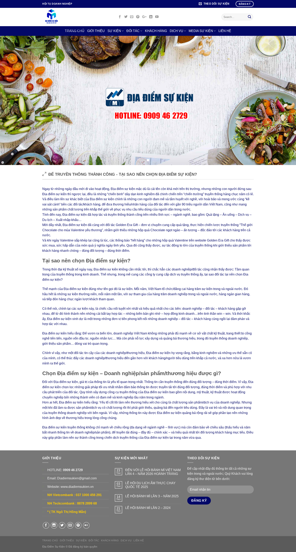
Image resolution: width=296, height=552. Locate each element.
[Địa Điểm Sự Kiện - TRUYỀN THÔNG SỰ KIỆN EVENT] (76, 17)
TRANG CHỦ (50, 540)
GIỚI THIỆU (67, 540)
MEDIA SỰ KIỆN (201, 31)
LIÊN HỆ (224, 31)
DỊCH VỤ (176, 31)
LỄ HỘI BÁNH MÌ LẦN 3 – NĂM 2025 (152, 496)
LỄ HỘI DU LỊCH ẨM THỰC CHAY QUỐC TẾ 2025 (150, 485)
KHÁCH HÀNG (156, 31)
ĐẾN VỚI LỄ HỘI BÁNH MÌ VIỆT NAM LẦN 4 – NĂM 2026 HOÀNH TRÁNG (153, 472)
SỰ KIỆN (114, 31)
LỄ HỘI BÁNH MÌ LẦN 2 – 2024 (148, 508)
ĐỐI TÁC (133, 31)
